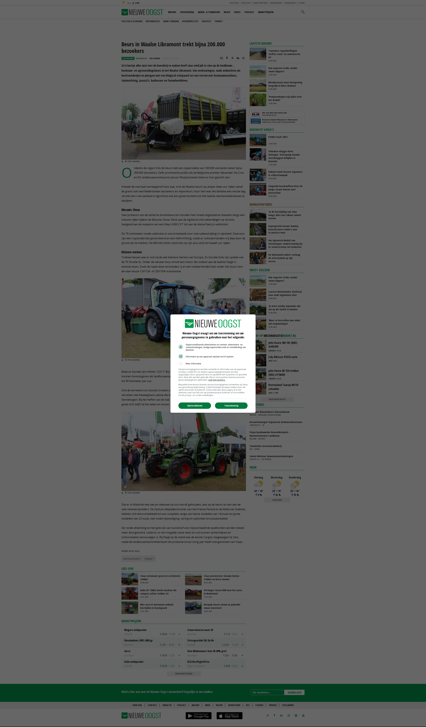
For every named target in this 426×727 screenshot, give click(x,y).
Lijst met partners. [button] (216, 379)
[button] (213, 363)
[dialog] (213, 363)
